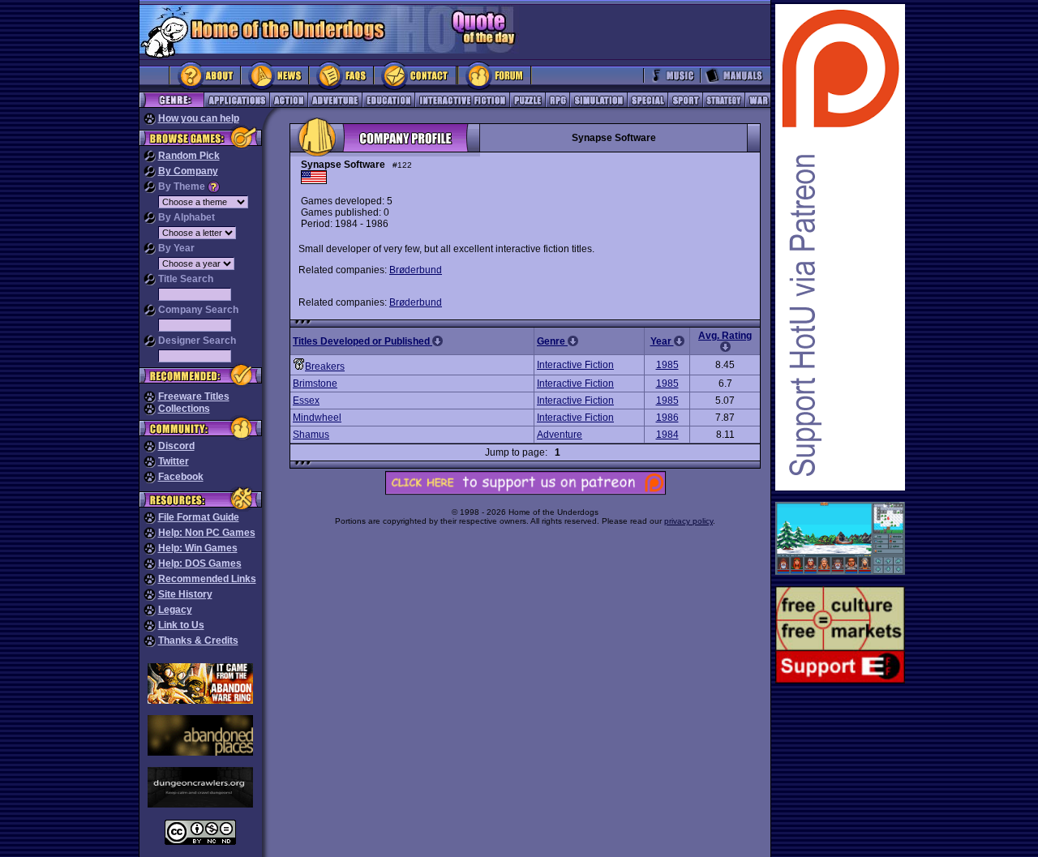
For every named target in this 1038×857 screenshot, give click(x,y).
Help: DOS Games (200, 563)
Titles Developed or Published (362, 341)
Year (662, 341)
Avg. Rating (725, 335)
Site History (185, 594)
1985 (667, 365)
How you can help (198, 118)
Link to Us (181, 625)
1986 (667, 417)
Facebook (181, 476)
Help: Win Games (198, 548)
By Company (188, 171)
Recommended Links (207, 579)
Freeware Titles (193, 396)
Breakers (325, 366)
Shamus (311, 434)
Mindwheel (317, 417)
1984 (667, 434)
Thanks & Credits (198, 640)
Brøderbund (415, 270)
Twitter (173, 461)
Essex (306, 400)
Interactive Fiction (575, 365)
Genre (552, 341)
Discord (176, 446)
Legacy (175, 609)
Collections (184, 408)
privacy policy (688, 520)
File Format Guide (198, 517)
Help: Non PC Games (206, 532)
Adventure (559, 434)
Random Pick (189, 155)
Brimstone (315, 383)
